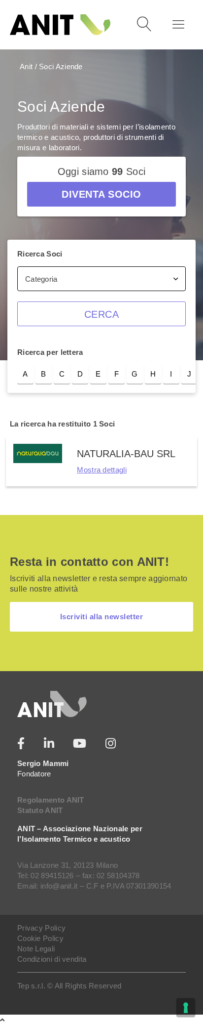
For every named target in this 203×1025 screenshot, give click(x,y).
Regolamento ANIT (50, 800)
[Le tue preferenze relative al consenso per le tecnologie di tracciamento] (185, 1007)
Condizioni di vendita (51, 959)
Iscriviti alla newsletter (101, 616)
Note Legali (36, 948)
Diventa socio (101, 194)
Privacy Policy (41, 928)
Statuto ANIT (40, 810)
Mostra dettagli (102, 470)
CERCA (101, 314)
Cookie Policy (40, 938)
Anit (26, 66)
